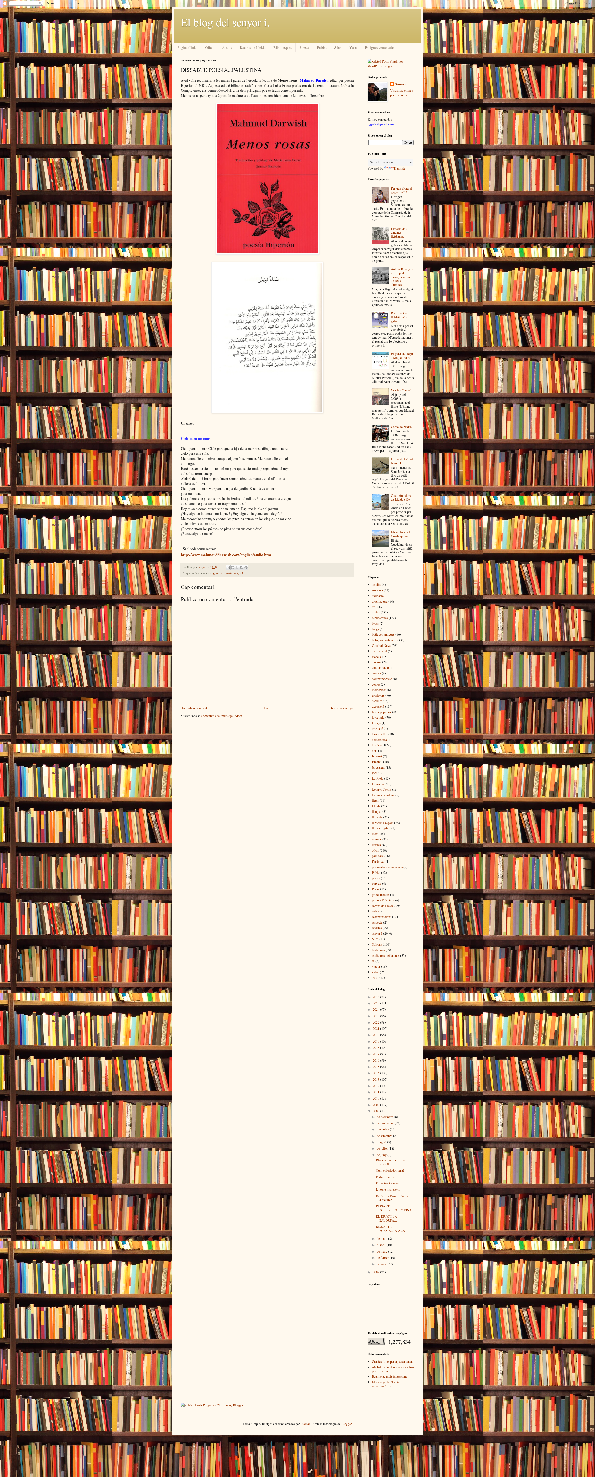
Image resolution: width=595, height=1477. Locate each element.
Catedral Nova (381, 645)
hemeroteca (379, 739)
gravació (218, 573)
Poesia (304, 47)
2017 (376, 1054)
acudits (376, 584)
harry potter (379, 734)
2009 (376, 1105)
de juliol (383, 1148)
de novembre (386, 1123)
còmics (376, 673)
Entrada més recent (194, 708)
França (376, 723)
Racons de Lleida (252, 47)
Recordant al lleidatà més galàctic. (399, 317)
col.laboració (380, 667)
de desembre (385, 1116)
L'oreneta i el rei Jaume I (402, 461)
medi (375, 833)
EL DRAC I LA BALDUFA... (386, 1218)
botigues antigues (383, 634)
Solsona (377, 944)
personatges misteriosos (387, 867)
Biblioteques (282, 47)
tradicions (378, 950)
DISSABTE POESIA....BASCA (390, 1228)
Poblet (321, 47)
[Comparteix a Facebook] (241, 567)
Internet (377, 756)
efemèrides (379, 689)
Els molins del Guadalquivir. (400, 534)
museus (376, 839)
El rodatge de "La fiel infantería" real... (386, 1384)
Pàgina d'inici (187, 47)
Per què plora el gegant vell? (401, 190)
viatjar (376, 966)
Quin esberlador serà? (390, 1170)
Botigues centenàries (380, 47)
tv (373, 961)
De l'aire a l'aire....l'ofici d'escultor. (392, 1198)
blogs (375, 629)
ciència (376, 656)
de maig (382, 1238)
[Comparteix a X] (237, 567)
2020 (376, 1035)
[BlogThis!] (232, 567)
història (377, 745)
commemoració (382, 679)
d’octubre (383, 1129)
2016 (376, 1060)
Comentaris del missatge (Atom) (222, 715)
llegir (375, 800)
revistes (377, 928)
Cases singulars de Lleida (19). (401, 497)
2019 (376, 1041)
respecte (377, 922)
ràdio (375, 911)
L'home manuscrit (388, 1189)
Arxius (227, 47)
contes (376, 684)
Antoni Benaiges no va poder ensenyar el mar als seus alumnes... (402, 277)
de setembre (385, 1136)
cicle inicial (379, 651)
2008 (376, 1111)
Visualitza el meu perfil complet (401, 92)
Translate (399, 168)
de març (382, 1251)
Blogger (346, 1423)
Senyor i (400, 84)
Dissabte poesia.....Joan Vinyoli (391, 1162)
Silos (337, 47)
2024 (376, 1009)
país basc (377, 856)
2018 (376, 1047)
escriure (377, 701)
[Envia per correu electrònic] (228, 567)
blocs (375, 623)
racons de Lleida (382, 906)
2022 (376, 1022)
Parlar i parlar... (386, 1177)
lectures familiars (383, 795)
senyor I (238, 573)
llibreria (377, 817)
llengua (376, 811)
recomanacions (381, 916)
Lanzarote (378, 784)
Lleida (376, 806)
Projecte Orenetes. (388, 1183)
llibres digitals (381, 828)
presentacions (380, 894)
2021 (376, 1028)
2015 (376, 1066)
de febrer (383, 1257)
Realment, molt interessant (389, 1376)
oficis (375, 850)
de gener (383, 1264)
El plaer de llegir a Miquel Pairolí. (402, 355)
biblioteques (380, 618)
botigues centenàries (385, 640)
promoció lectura (383, 900)
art (373, 606)
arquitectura (379, 601)
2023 (376, 1016)
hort (374, 750)
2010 (376, 1098)
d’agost (382, 1142)
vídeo (375, 972)
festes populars (381, 712)
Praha (375, 889)
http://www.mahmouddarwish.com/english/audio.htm (226, 555)
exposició (378, 706)
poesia (228, 573)
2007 (376, 1272)
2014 (376, 1073)
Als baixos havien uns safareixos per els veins (393, 1369)
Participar (378, 861)
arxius (376, 612)
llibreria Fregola (382, 822)
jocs (374, 772)
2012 (376, 1086)
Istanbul (377, 762)
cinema (376, 662)
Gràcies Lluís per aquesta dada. (392, 1361)
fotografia (378, 717)
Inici (267, 708)
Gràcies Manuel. (401, 390)
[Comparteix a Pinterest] (246, 567)
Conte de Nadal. (401, 426)
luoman (306, 1423)
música (376, 845)
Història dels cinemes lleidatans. (399, 233)
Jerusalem (378, 767)
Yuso (353, 47)
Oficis (209, 47)
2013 (376, 1079)
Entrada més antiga (340, 708)
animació (378, 595)
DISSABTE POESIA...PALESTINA (394, 1208)
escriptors (378, 695)
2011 (376, 1092)
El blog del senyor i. (225, 21)
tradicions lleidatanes (385, 955)
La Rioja (377, 778)
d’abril (382, 1245)
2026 (376, 997)
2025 (376, 1003)
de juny (382, 1155)
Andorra (377, 590)
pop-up (376, 883)
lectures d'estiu (381, 789)
